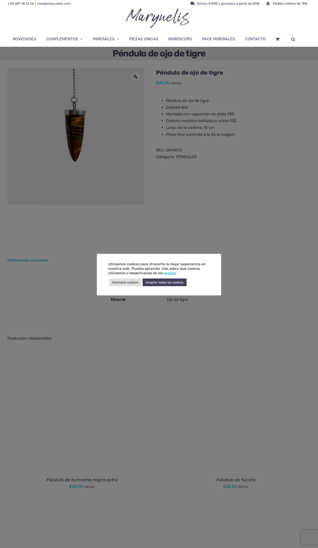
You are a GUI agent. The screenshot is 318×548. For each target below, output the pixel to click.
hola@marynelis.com (54, 3)
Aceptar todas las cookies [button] (165, 282)
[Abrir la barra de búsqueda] (293, 39)
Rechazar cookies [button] (125, 282)
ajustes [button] (170, 273)
